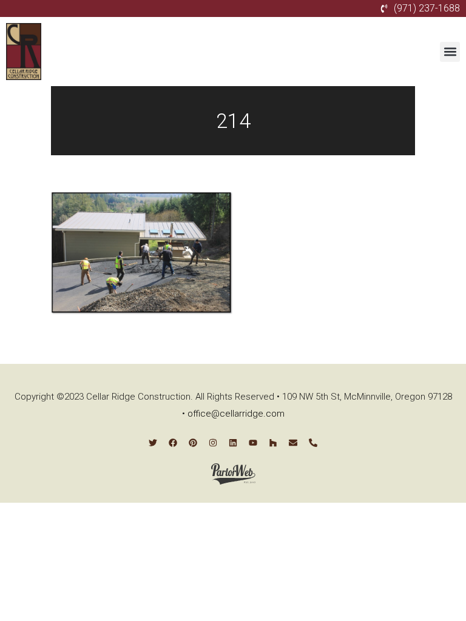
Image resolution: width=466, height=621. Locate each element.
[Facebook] (172, 442)
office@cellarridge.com (236, 413)
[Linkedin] (233, 442)
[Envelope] (293, 442)
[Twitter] (152, 442)
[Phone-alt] (313, 442)
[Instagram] (212, 442)
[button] (450, 52)
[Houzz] (273, 442)
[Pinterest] (192, 442)
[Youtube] (253, 442)
